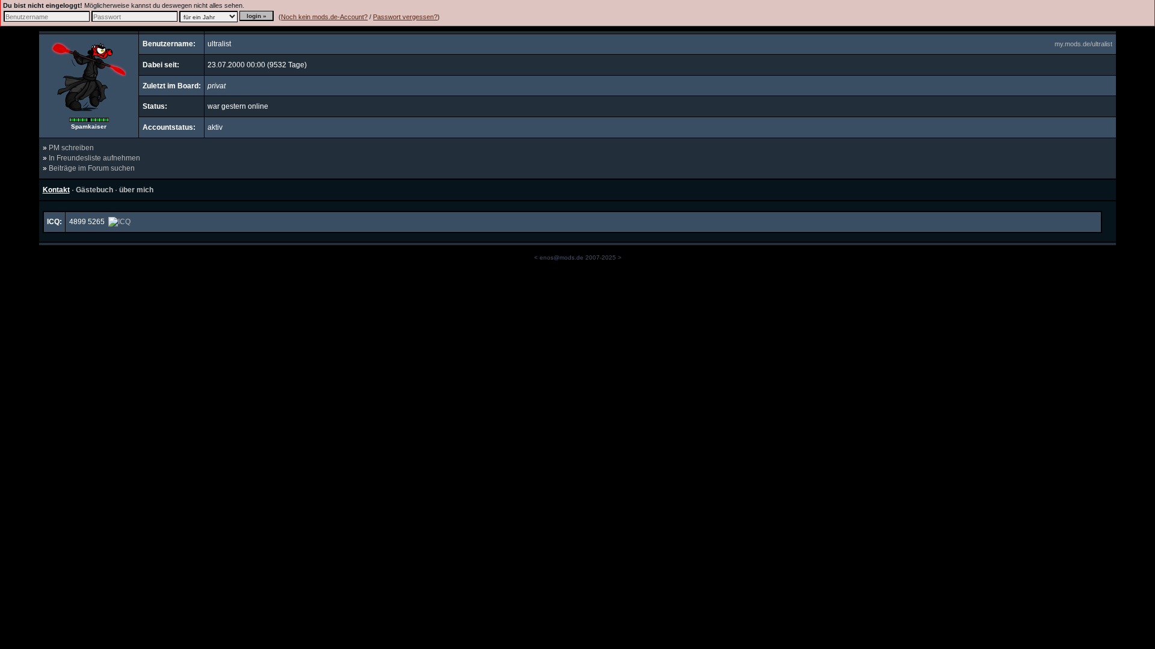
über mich (136, 190)
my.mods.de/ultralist (1083, 43)
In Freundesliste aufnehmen (94, 158)
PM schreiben (71, 148)
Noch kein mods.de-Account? (324, 16)
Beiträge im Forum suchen (92, 168)
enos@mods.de (562, 257)
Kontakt (56, 190)
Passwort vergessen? (405, 16)
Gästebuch (94, 190)
